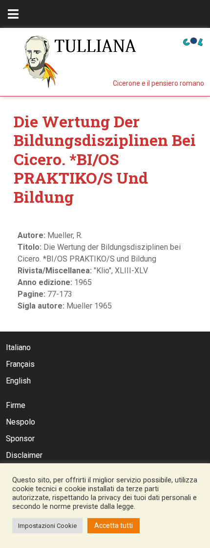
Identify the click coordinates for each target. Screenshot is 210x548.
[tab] (13, 14)
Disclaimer (24, 455)
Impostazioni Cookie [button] (47, 525)
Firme (15, 405)
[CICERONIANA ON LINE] (193, 41)
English (18, 380)
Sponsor (20, 438)
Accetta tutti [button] (113, 525)
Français (20, 364)
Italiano (18, 347)
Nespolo (20, 422)
